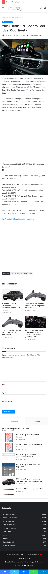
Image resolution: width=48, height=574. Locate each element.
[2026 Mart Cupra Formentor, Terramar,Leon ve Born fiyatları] (12, 295)
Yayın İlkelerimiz (22, 562)
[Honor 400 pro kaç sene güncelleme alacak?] (8, 457)
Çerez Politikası (10, 562)
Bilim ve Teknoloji (9, 525)
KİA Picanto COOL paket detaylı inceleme (18, 219)
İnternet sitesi (7, 401)
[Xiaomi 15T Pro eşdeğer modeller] (8, 492)
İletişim (17, 565)
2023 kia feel (15, 273)
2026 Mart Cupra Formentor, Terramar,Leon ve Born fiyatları (11, 306)
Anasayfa (7, 17)
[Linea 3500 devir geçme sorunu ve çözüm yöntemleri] (12, 322)
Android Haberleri (9, 514)
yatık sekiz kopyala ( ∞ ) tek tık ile (15, 428)
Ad (3, 384)
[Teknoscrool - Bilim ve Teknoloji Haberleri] (14, 8)
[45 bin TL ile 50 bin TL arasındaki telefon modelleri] (8, 447)
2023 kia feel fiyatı (26, 273)
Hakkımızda (39, 562)
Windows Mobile (9, 545)
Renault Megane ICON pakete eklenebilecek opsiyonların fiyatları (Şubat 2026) (34, 333)
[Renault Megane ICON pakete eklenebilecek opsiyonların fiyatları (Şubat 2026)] (35, 322)
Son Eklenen (13, 421)
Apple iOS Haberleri (10, 518)
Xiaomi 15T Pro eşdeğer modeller (29, 489)
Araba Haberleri (17, 17)
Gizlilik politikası (27, 565)
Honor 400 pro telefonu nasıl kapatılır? (19, 2)
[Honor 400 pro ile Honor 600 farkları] (8, 437)
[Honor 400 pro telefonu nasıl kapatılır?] (8, 469)
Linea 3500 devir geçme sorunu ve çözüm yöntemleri (11, 332)
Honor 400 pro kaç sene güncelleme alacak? (26, 455)
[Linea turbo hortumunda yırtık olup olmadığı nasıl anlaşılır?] (35, 295)
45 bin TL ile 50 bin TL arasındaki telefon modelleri (29, 445)
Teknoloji (8, 35)
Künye (31, 562)
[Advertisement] (24, 139)
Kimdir (5, 539)
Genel (5, 535)
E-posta (5, 393)
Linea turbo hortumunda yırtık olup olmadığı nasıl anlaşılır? (35, 305)
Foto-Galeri (7, 532)
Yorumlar (36, 421)
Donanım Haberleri (9, 528)
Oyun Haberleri (8, 542)
